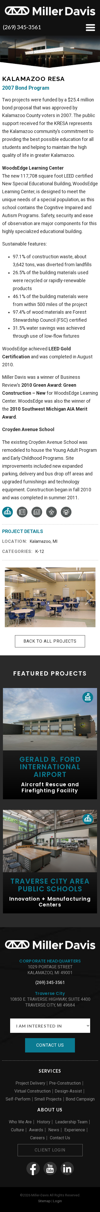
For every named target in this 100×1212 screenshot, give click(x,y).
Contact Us (60, 1137)
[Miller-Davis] (50, 16)
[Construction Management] (22, 515)
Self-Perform (18, 1099)
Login (57, 1201)
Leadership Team (71, 1121)
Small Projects (48, 1099)
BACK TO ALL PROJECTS (50, 641)
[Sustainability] (51, 515)
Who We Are (20, 1121)
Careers (37, 1137)
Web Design (34, 1207)
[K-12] (7, 515)
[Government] (87, 697)
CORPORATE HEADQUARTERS (50, 961)
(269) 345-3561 (22, 27)
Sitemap (44, 1201)
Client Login (50, 1150)
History (43, 1121)
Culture (17, 1129)
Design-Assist (68, 1091)
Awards (36, 1129)
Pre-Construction (65, 1083)
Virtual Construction (32, 1091)
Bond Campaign (80, 1099)
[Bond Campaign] (36, 515)
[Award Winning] (66, 515)
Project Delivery (30, 1083)
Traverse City (50, 993)
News (53, 1129)
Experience (74, 1129)
